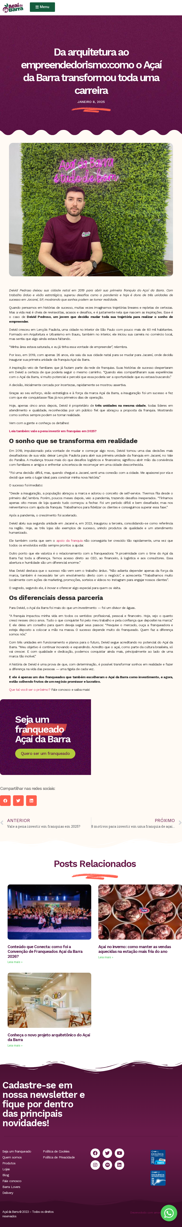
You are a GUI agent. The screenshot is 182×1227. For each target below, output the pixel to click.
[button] (5, 800)
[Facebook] (95, 1153)
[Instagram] (95, 1165)
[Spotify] (107, 1165)
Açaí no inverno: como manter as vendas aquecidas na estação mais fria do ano (134, 949)
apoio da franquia (69, 540)
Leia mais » (15, 962)
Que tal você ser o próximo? (30, 689)
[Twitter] (107, 1153)
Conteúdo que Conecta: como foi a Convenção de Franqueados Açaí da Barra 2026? (45, 951)
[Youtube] (119, 1153)
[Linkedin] (119, 1165)
